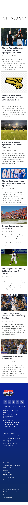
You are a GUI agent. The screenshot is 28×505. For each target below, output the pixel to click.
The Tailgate (7, 441)
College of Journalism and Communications (11, 423)
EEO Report (6, 472)
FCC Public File (8, 475)
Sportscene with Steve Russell (12, 436)
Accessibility (6, 494)
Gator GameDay (8, 446)
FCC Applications (8, 477)
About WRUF (7, 463)
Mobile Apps (7, 468)
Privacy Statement (7, 497)
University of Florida (9, 426)
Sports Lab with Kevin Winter (12, 438)
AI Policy (6, 480)
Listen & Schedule (9, 433)
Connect (5, 470)
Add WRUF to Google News (11, 465)
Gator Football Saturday (10, 443)
